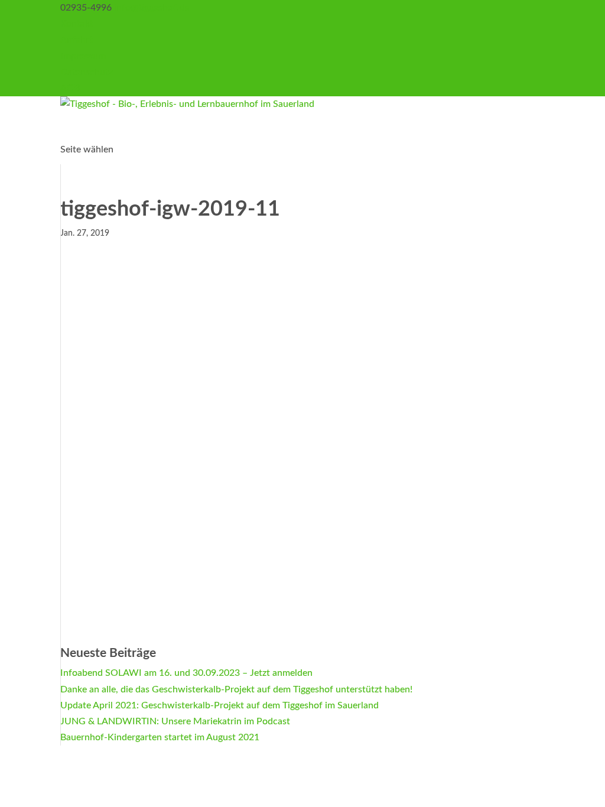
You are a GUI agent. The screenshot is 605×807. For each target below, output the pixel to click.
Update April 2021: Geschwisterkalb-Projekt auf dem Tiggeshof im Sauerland (219, 705)
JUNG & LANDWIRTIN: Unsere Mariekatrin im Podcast (175, 721)
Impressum (83, 56)
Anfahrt (76, 39)
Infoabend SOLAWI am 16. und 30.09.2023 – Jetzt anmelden (186, 673)
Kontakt (76, 23)
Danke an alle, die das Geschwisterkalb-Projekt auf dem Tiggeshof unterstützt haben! (236, 689)
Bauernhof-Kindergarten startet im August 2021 (159, 737)
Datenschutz (86, 72)
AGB (70, 88)
